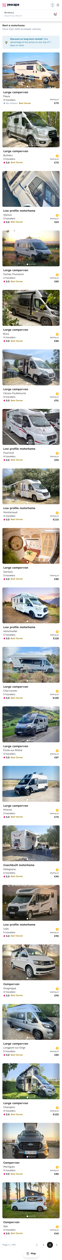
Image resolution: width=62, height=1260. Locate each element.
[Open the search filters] (55, 14)
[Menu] (55, 5)
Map (33, 1253)
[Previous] (6, 70)
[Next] (56, 70)
